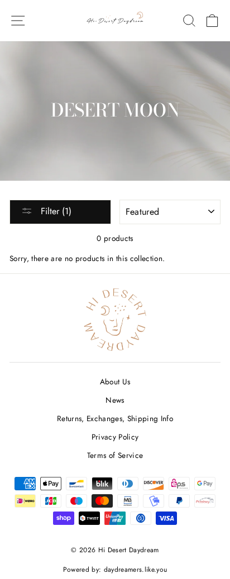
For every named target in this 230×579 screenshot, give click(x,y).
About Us (115, 381)
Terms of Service (115, 455)
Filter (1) (54, 211)
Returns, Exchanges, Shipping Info (115, 418)
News (115, 400)
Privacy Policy (115, 436)
